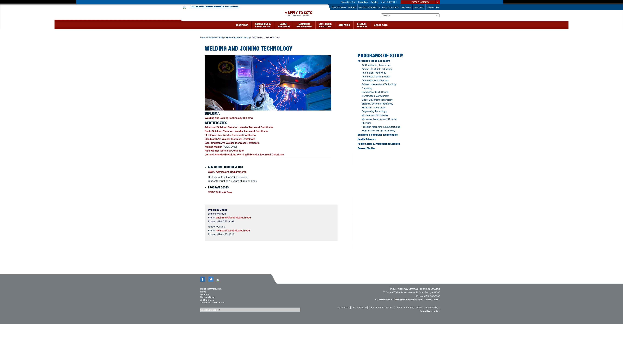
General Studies (366, 148)
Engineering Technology (374, 111)
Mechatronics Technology (375, 115)
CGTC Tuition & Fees (220, 192)
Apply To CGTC (300, 14)
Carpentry (367, 88)
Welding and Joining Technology (378, 130)
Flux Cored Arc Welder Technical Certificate (230, 134)
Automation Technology (374, 72)
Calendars (363, 2)
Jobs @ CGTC (388, 2)
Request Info (339, 7)
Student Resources (369, 7)
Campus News (207, 297)
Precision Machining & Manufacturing (381, 126)
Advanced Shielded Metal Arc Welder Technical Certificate (239, 127)
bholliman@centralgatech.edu (233, 217)
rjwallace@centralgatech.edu (233, 230)
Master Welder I (214, 146)
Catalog (374, 2)
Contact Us (433, 7)
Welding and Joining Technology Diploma (229, 117)
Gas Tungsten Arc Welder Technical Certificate (232, 142)
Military (352, 7)
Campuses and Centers (212, 302)
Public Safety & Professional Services (379, 144)
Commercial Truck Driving (375, 91)
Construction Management (375, 95)
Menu (181, 24)
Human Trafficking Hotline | (409, 307)
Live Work (406, 7)
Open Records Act (429, 311)
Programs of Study (215, 37)
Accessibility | (432, 307)
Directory (419, 7)
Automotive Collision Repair (376, 76)
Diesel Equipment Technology (377, 99)
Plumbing (366, 122)
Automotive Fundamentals (375, 80)
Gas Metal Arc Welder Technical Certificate (230, 138)
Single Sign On (348, 2)
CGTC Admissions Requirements (227, 171)
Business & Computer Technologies (378, 134)
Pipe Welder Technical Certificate (224, 150)
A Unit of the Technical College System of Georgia (394, 299)
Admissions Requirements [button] (225, 167)
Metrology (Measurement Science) (379, 119)
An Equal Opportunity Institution (427, 299)
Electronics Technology (373, 107)
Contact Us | (344, 307)
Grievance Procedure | (381, 307)
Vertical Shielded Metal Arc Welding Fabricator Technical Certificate (244, 154)
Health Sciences (367, 139)
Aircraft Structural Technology (377, 68)
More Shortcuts (420, 2)
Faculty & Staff (390, 7)
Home (202, 37)
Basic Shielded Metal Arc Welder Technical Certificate (236, 131)
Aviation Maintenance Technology (379, 84)
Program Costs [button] (218, 187)
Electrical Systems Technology (377, 103)
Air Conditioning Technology (376, 65)
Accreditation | (360, 307)
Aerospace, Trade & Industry (238, 37)
